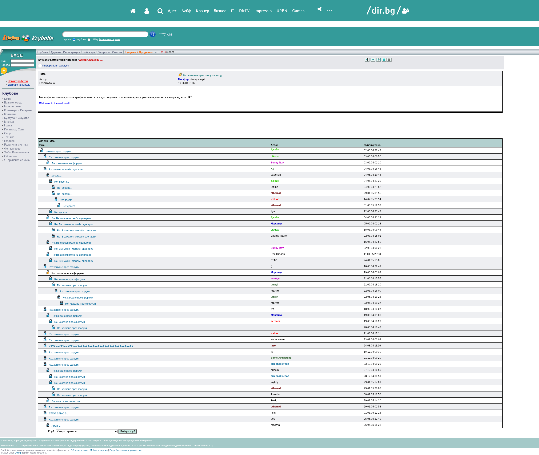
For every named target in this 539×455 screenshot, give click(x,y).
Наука (8, 125)
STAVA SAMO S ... (59, 413)
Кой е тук (89, 52)
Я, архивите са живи (17, 160)
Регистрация (71, 52)
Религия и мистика (16, 144)
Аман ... (56, 425)
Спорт (8, 133)
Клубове (42, 52)
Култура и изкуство (16, 117)
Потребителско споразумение (125, 450)
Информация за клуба (55, 65)
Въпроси (104, 52)
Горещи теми (12, 106)
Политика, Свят (14, 129)
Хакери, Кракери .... (91, 59)
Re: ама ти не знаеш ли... (67, 401)
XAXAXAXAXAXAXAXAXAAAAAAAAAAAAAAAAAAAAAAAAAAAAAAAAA (91, 346)
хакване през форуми (58, 151)
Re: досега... (61, 181)
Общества (10, 156)
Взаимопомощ (13, 102)
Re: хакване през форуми (64, 157)
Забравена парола (19, 84)
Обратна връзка (79, 450)
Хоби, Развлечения (16, 152)
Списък (117, 52)
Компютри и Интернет (18, 110)
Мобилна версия (99, 450)
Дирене (56, 52)
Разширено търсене (109, 39)
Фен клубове (12, 148)
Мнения (9, 121)
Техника (9, 137)
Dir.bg (7, 98)
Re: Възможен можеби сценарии (71, 218)
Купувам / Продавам (139, 52)
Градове (9, 140)
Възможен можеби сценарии (66, 169)
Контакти (10, 114)
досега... (56, 175)
